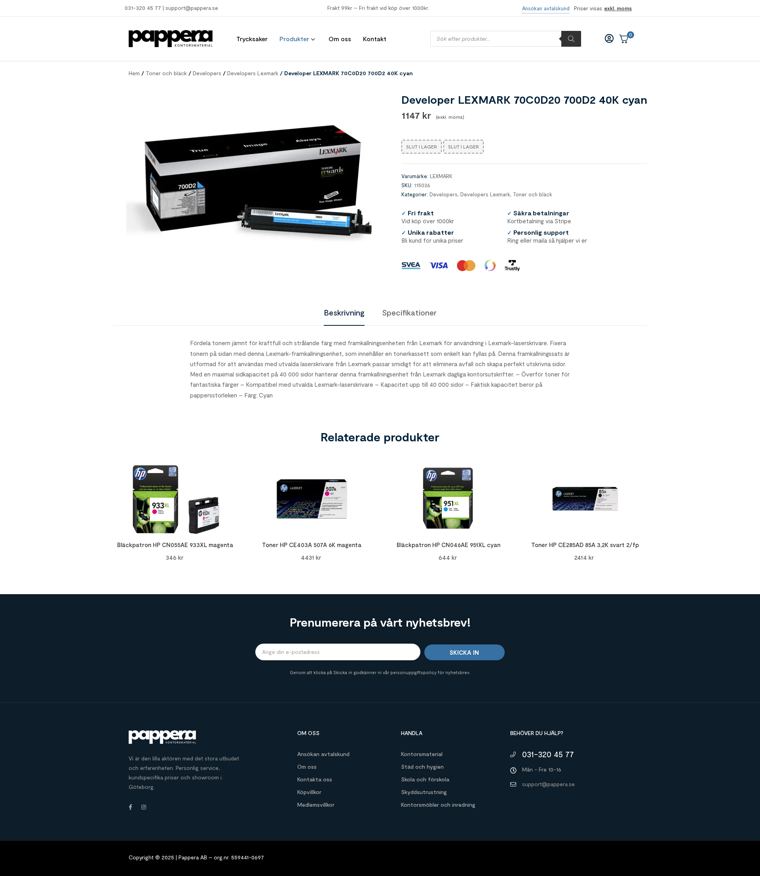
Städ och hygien (422, 766)
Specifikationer (409, 312)
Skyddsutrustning (424, 792)
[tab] (344, 312)
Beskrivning (344, 312)
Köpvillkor (309, 792)
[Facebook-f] (130, 807)
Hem (134, 73)
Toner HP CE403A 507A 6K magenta (311, 544)
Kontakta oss (314, 779)
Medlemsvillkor (315, 804)
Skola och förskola (425, 779)
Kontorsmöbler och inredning (438, 804)
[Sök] (571, 39)
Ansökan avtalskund (323, 754)
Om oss (307, 766)
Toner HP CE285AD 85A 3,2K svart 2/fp (585, 544)
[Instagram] (143, 807)
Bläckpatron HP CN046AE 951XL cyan (448, 544)
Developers (207, 73)
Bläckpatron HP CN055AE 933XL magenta (175, 544)
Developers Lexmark (252, 73)
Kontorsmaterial (422, 754)
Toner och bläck (166, 73)
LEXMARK (441, 176)
